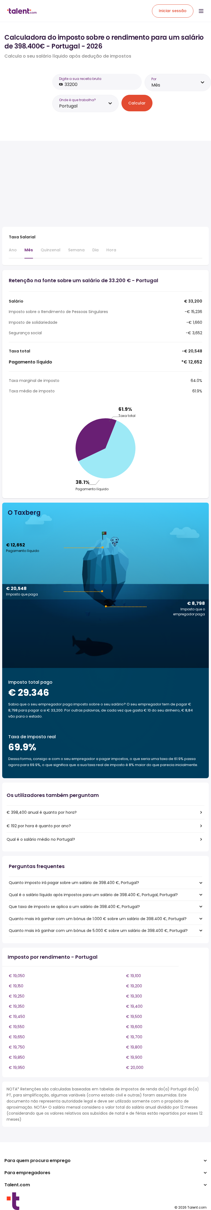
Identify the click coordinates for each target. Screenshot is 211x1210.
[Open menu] (201, 11)
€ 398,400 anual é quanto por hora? (42, 812)
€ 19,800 (134, 1047)
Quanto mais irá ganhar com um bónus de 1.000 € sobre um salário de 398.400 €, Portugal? (98, 918)
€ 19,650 (17, 1037)
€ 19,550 (16, 1027)
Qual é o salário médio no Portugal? (41, 839)
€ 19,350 (16, 1006)
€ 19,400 (134, 1006)
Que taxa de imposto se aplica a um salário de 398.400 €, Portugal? (74, 906)
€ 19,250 (16, 996)
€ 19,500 (134, 1016)
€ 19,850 (17, 1057)
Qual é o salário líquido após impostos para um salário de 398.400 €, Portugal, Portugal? (93, 895)
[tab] (13, 252)
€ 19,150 (16, 986)
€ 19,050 (17, 976)
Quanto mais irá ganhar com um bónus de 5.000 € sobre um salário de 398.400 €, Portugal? (98, 930)
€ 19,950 (17, 1067)
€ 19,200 (134, 986)
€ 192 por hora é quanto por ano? (39, 826)
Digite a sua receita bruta (80, 78)
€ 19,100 (133, 976)
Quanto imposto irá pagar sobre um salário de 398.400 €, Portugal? (74, 882)
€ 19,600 (134, 1027)
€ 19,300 (134, 996)
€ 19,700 (134, 1037)
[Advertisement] (98, 183)
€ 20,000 (134, 1067)
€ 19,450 (17, 1016)
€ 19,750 (17, 1047)
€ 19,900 (134, 1057)
